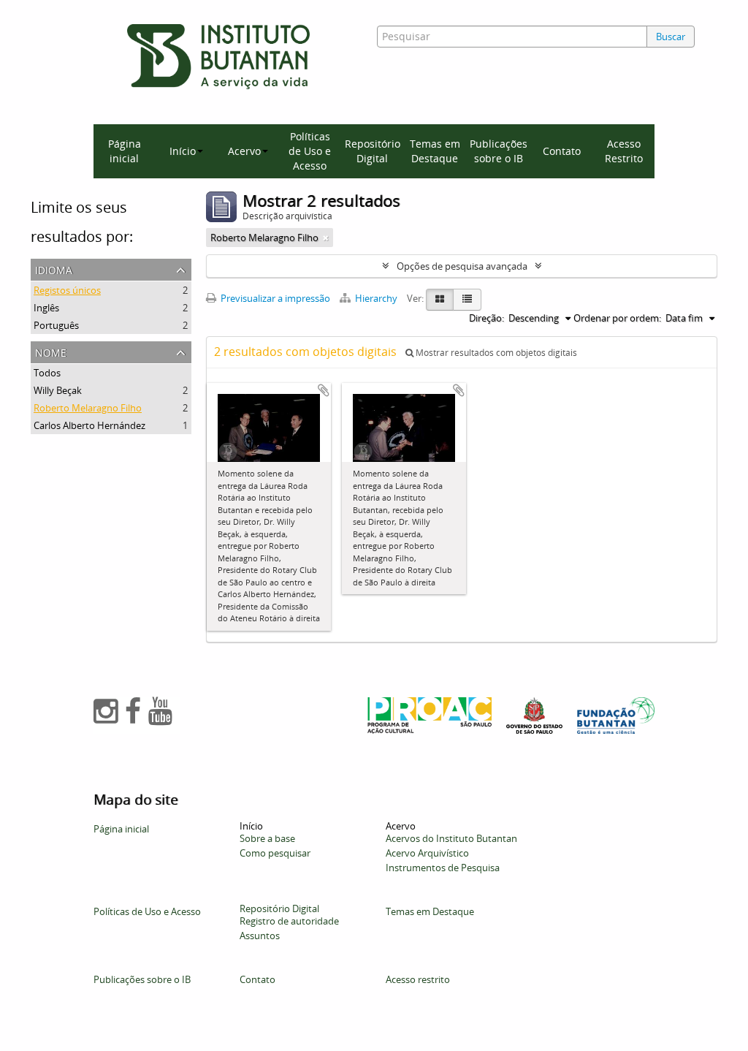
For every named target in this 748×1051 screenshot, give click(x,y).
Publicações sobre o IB (498, 151)
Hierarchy (376, 298)
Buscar (670, 36)
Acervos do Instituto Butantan (451, 838)
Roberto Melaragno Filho (88, 407)
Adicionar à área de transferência (323, 390)
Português (56, 325)
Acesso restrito (418, 979)
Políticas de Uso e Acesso (310, 150)
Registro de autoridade (289, 920)
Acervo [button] (244, 151)
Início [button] (182, 151)
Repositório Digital (372, 151)
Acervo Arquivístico (427, 853)
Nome (50, 351)
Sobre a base (267, 838)
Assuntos (260, 935)
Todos (47, 372)
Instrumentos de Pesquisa (443, 867)
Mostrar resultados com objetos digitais (495, 352)
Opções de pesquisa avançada (462, 266)
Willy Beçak (58, 390)
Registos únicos (67, 290)
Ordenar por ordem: (617, 318)
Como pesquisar (275, 853)
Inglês (46, 307)
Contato (562, 151)
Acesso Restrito (624, 151)
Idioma (53, 268)
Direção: (486, 318)
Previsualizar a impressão (274, 298)
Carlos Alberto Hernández (89, 425)
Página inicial (124, 151)
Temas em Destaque (435, 151)
